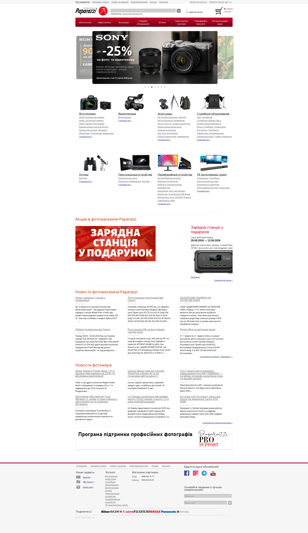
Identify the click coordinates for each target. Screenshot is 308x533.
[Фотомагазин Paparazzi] (91, 14)
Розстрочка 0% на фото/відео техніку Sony (146, 331)
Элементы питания (167, 130)
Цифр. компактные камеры (91, 123)
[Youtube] (213, 473)
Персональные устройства (135, 174)
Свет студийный (204, 117)
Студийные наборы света (209, 120)
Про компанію (83, 2)
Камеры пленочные (88, 130)
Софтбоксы (213, 130)
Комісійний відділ (139, 2)
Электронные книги (127, 178)
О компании (81, 466)
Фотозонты (202, 130)
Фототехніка (85, 22)
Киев (134, 476)
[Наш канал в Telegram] (204, 473)
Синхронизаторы (205, 136)
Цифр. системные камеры (91, 120)
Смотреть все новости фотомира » (217, 422)
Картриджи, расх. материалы (171, 191)
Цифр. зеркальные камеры (91, 117)
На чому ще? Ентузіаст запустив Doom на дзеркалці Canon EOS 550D (200, 399)
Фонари (146, 181)
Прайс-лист (88, 487)
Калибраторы (164, 187)
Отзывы (155, 466)
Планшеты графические (129, 181)
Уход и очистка (165, 123)
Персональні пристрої (181, 22)
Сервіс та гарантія (119, 2)
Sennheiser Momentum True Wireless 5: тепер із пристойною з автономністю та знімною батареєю (96, 400)
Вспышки (102, 130)
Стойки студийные (223, 136)
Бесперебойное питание (169, 178)
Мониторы (163, 194)
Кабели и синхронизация (170, 184)
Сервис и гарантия (118, 466)
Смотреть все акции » (223, 280)
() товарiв (228, 8)
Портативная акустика (207, 187)
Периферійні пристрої (200, 22)
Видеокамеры (124, 117)
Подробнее (195, 277)
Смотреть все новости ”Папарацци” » (216, 356)
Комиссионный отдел (138, 466)
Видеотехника (127, 113)
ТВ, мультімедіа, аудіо (220, 22)
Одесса (135, 480)
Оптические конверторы (102, 133)
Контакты (166, 466)
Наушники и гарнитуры (208, 184)
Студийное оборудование (213, 113)
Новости (86, 477)
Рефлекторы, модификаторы (210, 133)
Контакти (163, 2)
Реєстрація (219, 2)
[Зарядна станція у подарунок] (115, 260)
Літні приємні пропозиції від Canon (145, 299)
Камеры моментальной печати (93, 127)
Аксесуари (124, 22)
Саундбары (214, 178)
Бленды (182, 117)
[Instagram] (195, 473)
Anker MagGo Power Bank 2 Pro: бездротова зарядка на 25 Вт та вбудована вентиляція (95, 373)
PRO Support (88, 481)
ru (230, 2)
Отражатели (220, 127)
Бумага (187, 197)
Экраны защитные (181, 123)
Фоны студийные (205, 127)
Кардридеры (183, 136)
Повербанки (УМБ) (166, 200)
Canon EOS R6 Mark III (132, 13)
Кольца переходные (167, 136)
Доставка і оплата (100, 2)
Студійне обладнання (143, 22)
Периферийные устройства (175, 174)
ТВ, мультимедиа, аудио (212, 174)
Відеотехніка (104, 22)
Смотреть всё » (85, 136)
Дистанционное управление (171, 120)
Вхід (211, 2)
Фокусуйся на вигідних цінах (197, 329)
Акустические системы (207, 181)
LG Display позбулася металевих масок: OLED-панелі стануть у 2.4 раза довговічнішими (148, 399)
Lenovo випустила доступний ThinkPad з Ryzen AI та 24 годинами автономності (146, 373)
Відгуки (153, 2)
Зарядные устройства (168, 181)
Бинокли (83, 178)
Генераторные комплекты (209, 123)
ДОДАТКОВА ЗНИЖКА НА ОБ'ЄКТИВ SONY (195, 299)
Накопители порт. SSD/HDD (170, 197)
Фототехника (87, 113)
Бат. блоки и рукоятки (168, 117)
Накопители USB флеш (179, 194)
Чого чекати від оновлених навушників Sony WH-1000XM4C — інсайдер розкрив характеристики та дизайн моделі (201, 374)
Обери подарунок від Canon (93, 329)
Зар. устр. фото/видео (168, 133)
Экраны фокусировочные (169, 127)
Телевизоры (202, 178)
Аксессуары (165, 113)
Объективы (84, 133)
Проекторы (224, 187)
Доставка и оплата (98, 466)
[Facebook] (186, 473)
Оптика (162, 22)
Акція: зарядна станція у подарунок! (90, 299)
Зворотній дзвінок (198, 2)
